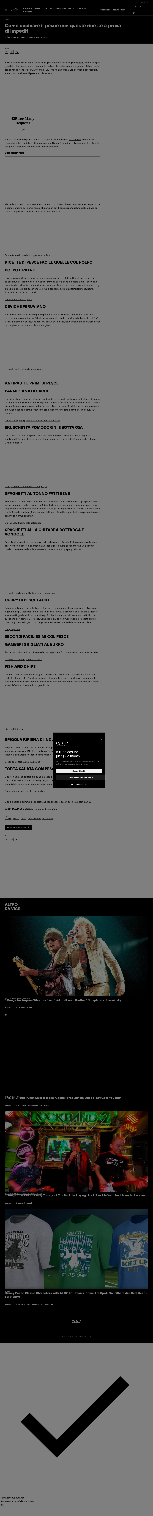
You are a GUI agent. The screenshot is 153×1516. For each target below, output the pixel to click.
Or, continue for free (79, 784)
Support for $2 (78, 771)
